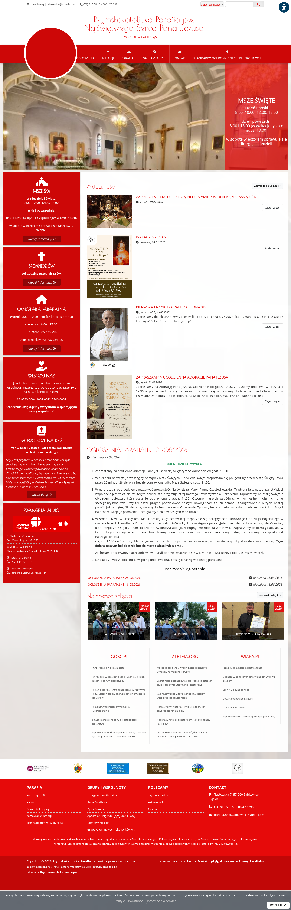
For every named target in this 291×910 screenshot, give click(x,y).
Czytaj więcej (272, 207)
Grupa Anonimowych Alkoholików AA (110, 829)
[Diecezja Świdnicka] (40, 768)
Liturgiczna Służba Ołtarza (103, 795)
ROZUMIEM (278, 905)
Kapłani (31, 802)
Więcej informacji (40, 239)
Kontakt (180, 58)
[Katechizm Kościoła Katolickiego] (80, 768)
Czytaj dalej (40, 494)
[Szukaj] (258, 4)
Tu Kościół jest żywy (234, 707)
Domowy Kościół (97, 823)
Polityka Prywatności (129, 901)
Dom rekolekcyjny (38, 809)
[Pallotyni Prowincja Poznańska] (160, 768)
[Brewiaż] (120, 768)
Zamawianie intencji (39, 816)
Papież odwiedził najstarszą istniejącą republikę (249, 716)
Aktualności (101, 186)
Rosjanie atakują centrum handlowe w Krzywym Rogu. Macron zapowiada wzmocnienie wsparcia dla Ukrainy (118, 693)
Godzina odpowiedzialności (238, 698)
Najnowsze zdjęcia (109, 595)
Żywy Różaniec (96, 809)
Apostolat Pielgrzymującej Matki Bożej (111, 816)
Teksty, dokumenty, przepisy (45, 823)
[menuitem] (85, 54)
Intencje (108, 58)
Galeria (152, 809)
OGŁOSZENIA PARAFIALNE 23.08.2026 (138, 449)
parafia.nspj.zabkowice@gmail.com (52, 4)
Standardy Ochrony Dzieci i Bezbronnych (227, 58)
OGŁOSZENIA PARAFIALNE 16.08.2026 (114, 584)
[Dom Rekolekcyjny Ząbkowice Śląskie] (240, 768)
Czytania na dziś (158, 795)
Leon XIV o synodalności (236, 689)
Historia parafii (36, 795)
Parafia (128, 58)
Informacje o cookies (161, 901)
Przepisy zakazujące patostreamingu (243, 667)
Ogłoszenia (85, 58)
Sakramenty (153, 58)
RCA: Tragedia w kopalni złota (108, 667)
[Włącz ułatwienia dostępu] (284, 7)
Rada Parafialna (97, 802)
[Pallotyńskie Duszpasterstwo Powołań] (200, 768)
